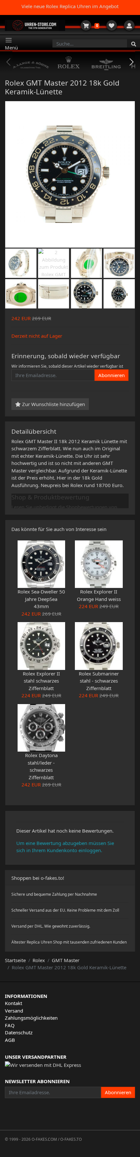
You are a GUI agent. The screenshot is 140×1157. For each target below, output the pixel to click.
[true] (133, 43)
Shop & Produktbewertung (50, 497)
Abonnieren (111, 375)
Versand (14, 1010)
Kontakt (13, 1003)
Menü (11, 47)
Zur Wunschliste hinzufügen (53, 404)
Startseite (15, 960)
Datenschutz (19, 1032)
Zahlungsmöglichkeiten (31, 1017)
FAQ (10, 1025)
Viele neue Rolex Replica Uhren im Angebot (70, 6)
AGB (10, 1040)
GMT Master (65, 960)
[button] (131, 62)
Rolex (39, 960)
